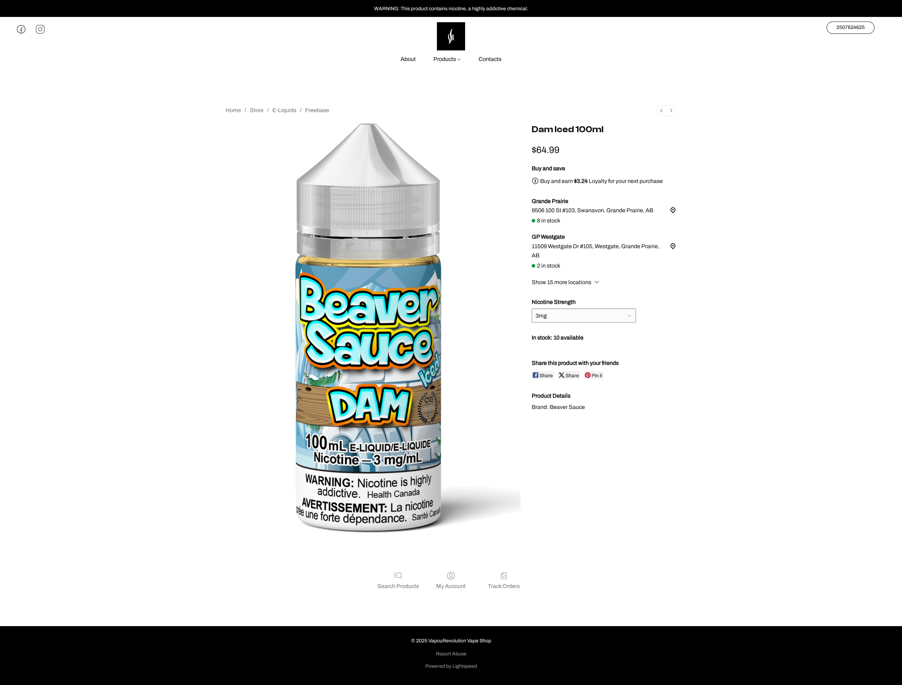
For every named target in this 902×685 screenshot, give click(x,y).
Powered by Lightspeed (451, 666)
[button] (451, 36)
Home (233, 110)
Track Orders (504, 586)
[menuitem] (661, 110)
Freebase (317, 110)
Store (257, 110)
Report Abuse (451, 653)
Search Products (398, 586)
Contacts (489, 59)
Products (445, 59)
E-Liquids (284, 110)
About (408, 59)
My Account (451, 586)
